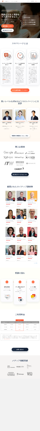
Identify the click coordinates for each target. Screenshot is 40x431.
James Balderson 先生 (31, 219)
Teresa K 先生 (19, 256)
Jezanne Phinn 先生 (9, 256)
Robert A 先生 (8, 201)
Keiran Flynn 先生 (30, 201)
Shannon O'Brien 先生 (9, 219)
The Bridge (11, 374)
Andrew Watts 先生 (20, 219)
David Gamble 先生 (20, 201)
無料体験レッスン (7, 26)
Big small (29, 367)
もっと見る (35, 263)
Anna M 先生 (30, 256)
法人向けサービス (7, 30)
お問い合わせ (20, 349)
